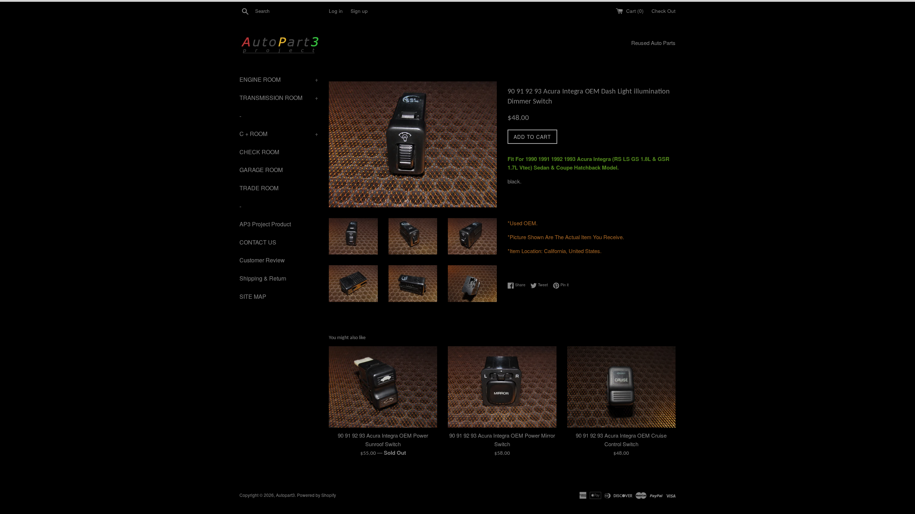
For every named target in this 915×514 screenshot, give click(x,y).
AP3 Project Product (265, 224)
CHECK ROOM (259, 152)
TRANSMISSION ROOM (278, 98)
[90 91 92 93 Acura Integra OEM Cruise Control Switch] (621, 386)
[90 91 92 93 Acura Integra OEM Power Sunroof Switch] (383, 386)
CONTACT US (257, 242)
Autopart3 (285, 495)
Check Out (664, 10)
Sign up (359, 10)
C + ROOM (278, 134)
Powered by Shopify (316, 495)
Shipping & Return (262, 278)
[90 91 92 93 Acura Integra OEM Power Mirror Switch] (502, 386)
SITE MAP (252, 296)
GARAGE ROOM (261, 170)
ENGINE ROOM (278, 79)
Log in (336, 10)
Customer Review (262, 260)
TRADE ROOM (258, 188)
